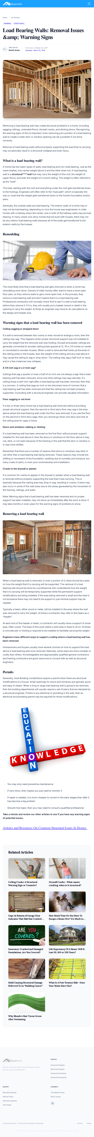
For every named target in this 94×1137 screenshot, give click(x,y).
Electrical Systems (57, 1069)
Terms (89, 1123)
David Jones (14, 50)
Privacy (80, 1123)
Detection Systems (10, 1101)
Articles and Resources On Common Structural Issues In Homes (45, 827)
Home (5, 18)
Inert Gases (7, 1105)
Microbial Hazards (9, 1092)
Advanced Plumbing (58, 1073)
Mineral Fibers (8, 1097)
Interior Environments (58, 1077)
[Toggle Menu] (89, 4)
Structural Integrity (58, 1065)
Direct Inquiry (56, 1097)
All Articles (15, 18)
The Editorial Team (58, 1092)
